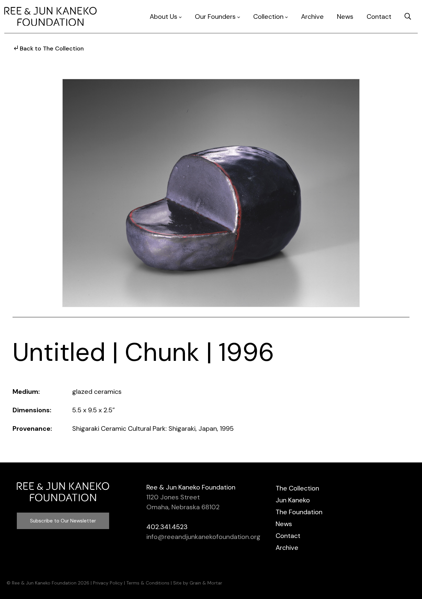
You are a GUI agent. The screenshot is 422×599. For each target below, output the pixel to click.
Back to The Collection (52, 48)
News (345, 16)
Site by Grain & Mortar (197, 583)
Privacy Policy (108, 583)
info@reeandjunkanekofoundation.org (203, 536)
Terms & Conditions (147, 583)
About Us (163, 16)
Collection (268, 16)
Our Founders (215, 16)
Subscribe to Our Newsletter (63, 521)
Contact (379, 16)
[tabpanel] (211, 193)
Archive (312, 16)
